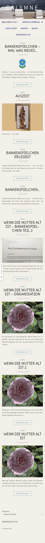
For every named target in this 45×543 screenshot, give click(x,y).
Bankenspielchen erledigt (22, 155)
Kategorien (5, 511)
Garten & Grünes (30, 22)
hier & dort (11, 28)
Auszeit (22, 96)
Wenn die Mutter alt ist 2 (22, 365)
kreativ (24, 28)
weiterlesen (22, 85)
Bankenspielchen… (22, 189)
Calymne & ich (10, 22)
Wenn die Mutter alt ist (22, 436)
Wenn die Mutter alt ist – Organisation (22, 292)
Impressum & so (23, 35)
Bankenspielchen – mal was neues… (22, 48)
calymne (22, 7)
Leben (22, 43)
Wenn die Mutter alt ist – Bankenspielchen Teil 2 (22, 226)
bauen (34, 28)
